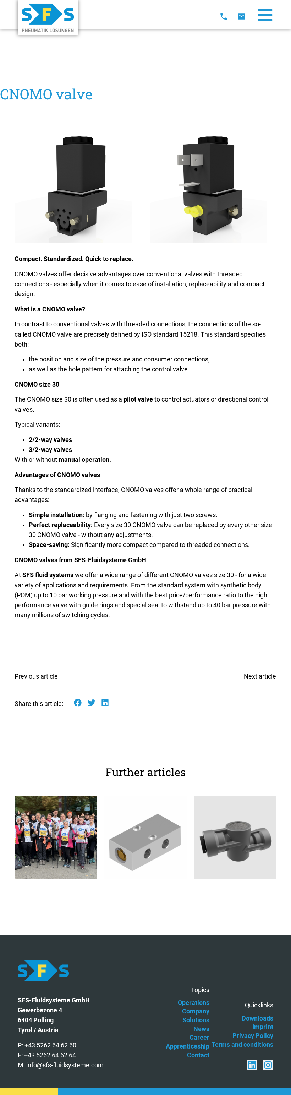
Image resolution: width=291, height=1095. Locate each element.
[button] (78, 703)
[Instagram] (268, 1065)
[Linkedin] (252, 1065)
